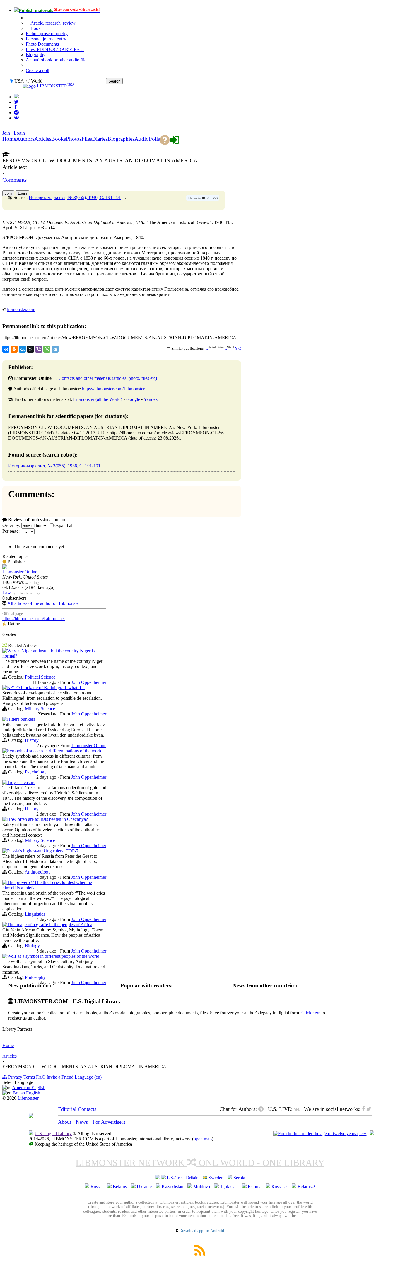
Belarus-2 (306, 1186)
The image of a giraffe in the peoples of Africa (49, 924)
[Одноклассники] (14, 349)
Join (6, 133)
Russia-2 (279, 1186)
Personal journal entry (46, 38)
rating (34, 582)
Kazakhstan (172, 1186)
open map (203, 1138)
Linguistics (35, 914)
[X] (30, 349)
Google (133, 399)
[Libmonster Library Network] (372, 1133)
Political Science (40, 677)
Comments (14, 180)
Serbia (239, 1177)
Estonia (254, 1186)
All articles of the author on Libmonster (43, 603)
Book (35, 28)
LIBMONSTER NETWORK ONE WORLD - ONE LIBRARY (200, 1162)
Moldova (201, 1186)
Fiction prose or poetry (47, 33)
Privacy (15, 1077)
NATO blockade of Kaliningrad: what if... (46, 687)
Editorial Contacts (77, 1109)
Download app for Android (201, 1230)
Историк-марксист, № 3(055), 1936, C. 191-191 (75, 197)
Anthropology (38, 871)
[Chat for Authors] (16, 112)
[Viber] (38, 349)
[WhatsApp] (46, 349)
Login (19, 133)
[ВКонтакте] (5, 349)
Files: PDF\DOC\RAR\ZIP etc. (55, 49)
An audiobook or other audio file (56, 59)
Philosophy (35, 977)
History (32, 740)
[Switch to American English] (16, 96)
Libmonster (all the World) (97, 399)
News (82, 1122)
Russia (96, 1186)
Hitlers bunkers (21, 719)
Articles (9, 1055)
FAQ (40, 1077)
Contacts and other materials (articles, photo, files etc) (108, 378)
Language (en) (88, 1077)
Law (6, 592)
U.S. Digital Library (53, 1133)
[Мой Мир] (22, 349)
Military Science (40, 708)
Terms (29, 1077)
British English (26, 1092)
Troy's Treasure (21, 782)
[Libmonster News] (16, 101)
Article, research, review (52, 22)
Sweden (215, 1177)
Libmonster (28, 1098)
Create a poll (37, 70)
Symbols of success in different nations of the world (54, 750)
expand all (63, 525)
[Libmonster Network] (320, 1133)
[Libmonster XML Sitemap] (200, 1254)
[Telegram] (55, 349)
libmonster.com (21, 309)
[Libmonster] (31, 1116)
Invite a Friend (60, 1077)
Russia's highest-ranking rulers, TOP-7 (42, 850)
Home (8, 1045)
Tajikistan (229, 1186)
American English (28, 1087)
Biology (32, 945)
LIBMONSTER (52, 86)
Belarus (120, 1186)
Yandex (151, 399)
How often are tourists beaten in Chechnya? (47, 819)
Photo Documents (42, 44)
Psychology (36, 771)
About (64, 1122)
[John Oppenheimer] (4, 651)
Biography (35, 54)
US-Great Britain (183, 1177)
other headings (28, 593)
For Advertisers (109, 1122)
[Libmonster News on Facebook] (15, 107)
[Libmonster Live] (16, 117)
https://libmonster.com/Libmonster (113, 388)
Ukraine (144, 1186)
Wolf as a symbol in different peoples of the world (53, 956)
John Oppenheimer (88, 682)
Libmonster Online (19, 571)
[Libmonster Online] (4, 567)
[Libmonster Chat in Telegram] (262, 1109)
